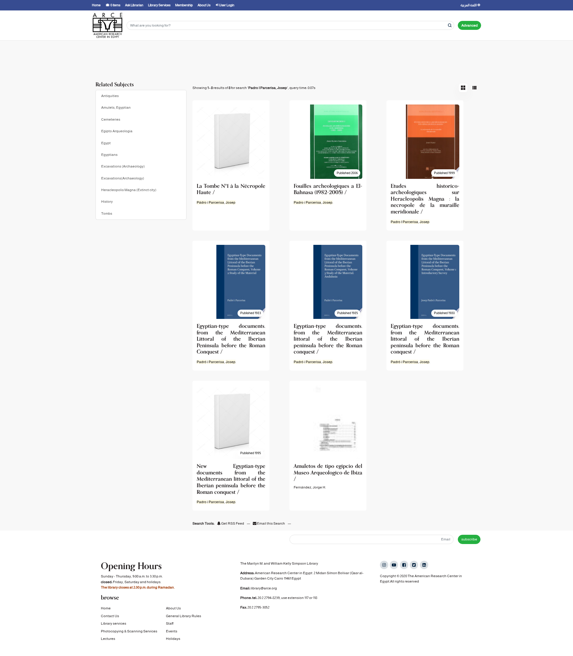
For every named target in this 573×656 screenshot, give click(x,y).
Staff (169, 623)
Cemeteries (110, 119)
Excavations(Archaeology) (122, 178)
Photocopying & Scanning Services (129, 631)
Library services (113, 623)
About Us (173, 608)
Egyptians (109, 155)
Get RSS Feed (232, 523)
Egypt (106, 143)
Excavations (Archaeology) (123, 166)
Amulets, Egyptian (116, 107)
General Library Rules (183, 616)
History (107, 201)
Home (106, 608)
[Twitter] (414, 565)
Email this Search (271, 523)
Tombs (106, 213)
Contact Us (110, 616)
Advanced (469, 25)
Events (171, 631)
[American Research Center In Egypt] (107, 25)
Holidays (173, 639)
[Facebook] (404, 565)
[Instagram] (384, 565)
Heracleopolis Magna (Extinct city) (128, 190)
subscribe (469, 539)
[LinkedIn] (424, 565)
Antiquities (110, 96)
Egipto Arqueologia (117, 131)
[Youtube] (394, 565)
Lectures (108, 639)
